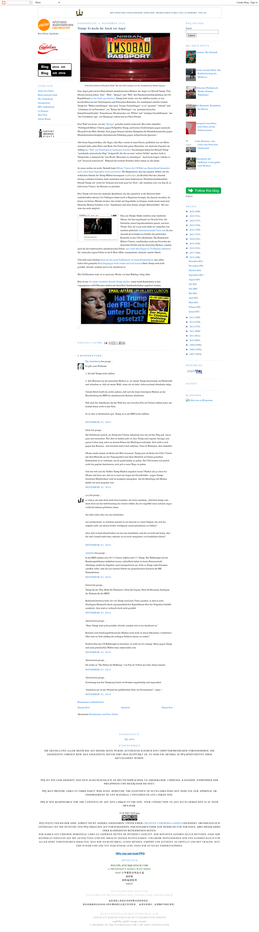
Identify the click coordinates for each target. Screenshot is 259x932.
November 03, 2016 (98, 422)
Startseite (125, 707)
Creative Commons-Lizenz (162, 823)
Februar (192, 306)
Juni (191, 288)
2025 (192, 216)
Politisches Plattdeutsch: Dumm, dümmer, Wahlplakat (206, 91)
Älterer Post (167, 707)
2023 (192, 225)
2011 (192, 335)
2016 (192, 257)
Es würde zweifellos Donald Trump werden (109, 281)
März (191, 302)
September (194, 274)
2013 (192, 326)
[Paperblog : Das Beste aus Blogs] (194, 373)
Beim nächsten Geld (47, 94)
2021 (192, 234)
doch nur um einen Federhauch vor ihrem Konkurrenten (126, 259)
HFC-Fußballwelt (46, 106)
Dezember (194, 261)
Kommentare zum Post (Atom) (103, 714)
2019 (192, 243)
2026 (192, 211)
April (191, 297)
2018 (192, 248)
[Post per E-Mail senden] (106, 343)
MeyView (42, 114)
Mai (191, 293)
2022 (192, 229)
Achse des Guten (46, 90)
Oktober (193, 270)
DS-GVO (129, 739)
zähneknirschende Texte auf (151, 230)
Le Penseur (43, 110)
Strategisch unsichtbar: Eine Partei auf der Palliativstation (206, 127)
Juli (191, 284)
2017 (192, 252)
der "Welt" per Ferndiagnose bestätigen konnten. (108, 149)
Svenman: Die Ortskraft (206, 52)
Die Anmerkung (45, 98)
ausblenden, (130, 175)
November (194, 265)
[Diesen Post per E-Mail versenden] (110, 343)
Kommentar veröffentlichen (91, 702)
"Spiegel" (110, 124)
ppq (87, 495)
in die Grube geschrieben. (103, 98)
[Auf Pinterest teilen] (123, 343)
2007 (192, 354)
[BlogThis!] (113, 343)
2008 (192, 349)
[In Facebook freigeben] (120, 343)
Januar (192, 311)
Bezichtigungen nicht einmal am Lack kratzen (120, 263)
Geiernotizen (44, 102)
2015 (192, 317)
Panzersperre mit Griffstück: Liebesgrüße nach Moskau (207, 162)
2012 (192, 331)
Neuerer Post (84, 707)
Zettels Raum (44, 118)
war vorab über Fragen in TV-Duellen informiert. (148, 248)
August (192, 279)
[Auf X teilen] (117, 343)
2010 (192, 340)
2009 (192, 344)
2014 (192, 321)
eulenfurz (89, 552)
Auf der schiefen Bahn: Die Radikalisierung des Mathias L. (208, 73)
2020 (192, 238)
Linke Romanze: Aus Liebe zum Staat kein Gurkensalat (206, 144)
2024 (192, 220)
